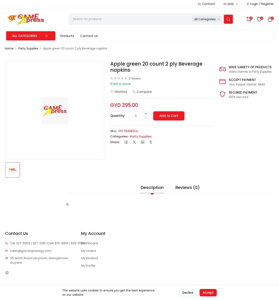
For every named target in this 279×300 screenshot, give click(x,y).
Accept (208, 292)
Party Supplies (28, 48)
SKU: (113, 131)
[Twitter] (134, 142)
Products (67, 36)
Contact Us (89, 36)
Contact (208, 4)
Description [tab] (152, 187)
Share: (115, 142)
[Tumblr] (150, 142)
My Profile (88, 265)
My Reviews (89, 258)
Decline (187, 293)
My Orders (88, 251)
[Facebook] (126, 142)
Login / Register (262, 4)
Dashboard (89, 243)
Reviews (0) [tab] (187, 187)
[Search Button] (228, 19)
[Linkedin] (142, 142)
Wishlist (121, 92)
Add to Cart (168, 116)
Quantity (117, 116)
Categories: (119, 136)
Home (9, 48)
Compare (144, 92)
